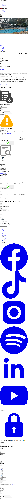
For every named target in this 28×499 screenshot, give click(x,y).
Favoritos (3, 231)
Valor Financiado (2, 495)
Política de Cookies (13, 484)
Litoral (1, 482)
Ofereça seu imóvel (4, 235)
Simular (5, 114)
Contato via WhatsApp (12, 144)
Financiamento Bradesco (9, 134)
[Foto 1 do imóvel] (14, 33)
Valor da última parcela (2, 113)
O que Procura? (3, 1)
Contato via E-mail (4, 144)
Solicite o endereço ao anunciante (3, 84)
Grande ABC (2, 481)
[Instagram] (1, 473)
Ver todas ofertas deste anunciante (4, 173)
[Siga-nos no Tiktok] (14, 298)
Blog (2, 233)
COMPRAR (3, 10)
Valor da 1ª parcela (2, 112)
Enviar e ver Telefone (23, 194)
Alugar (2, 229)
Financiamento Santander (9, 133)
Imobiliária (3, 230)
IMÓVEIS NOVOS (4, 11)
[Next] (26, 31)
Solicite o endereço (2, 69)
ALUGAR (4, 17)
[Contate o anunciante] (0, 166)
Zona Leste (2, 479)
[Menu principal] (1, 16)
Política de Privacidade (4, 238)
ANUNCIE (3, 13)
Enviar (1, 214)
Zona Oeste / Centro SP (3, 480)
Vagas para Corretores (4, 5)
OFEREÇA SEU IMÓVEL (5, 12)
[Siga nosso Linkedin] (14, 381)
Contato (2, 6)
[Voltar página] (0, 14)
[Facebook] (1, 470)
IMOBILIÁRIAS (12, 17)
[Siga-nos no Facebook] (14, 270)
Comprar (3, 228)
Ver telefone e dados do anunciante (2, 164)
